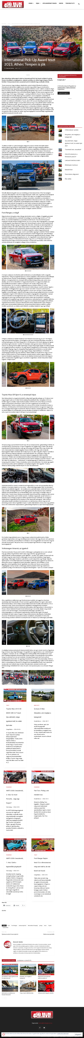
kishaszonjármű (22, 925)
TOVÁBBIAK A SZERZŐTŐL (24, 960)
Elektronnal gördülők (48, 934)
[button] (79, 4)
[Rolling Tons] (13, 4)
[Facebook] (39, 1027)
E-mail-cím (62, 80)
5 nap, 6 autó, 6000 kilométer (26, 993)
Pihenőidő (9, 787)
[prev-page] (3, 998)
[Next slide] (53, 128)
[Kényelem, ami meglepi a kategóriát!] (28, 969)
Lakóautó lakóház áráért (72, 160)
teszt (45, 925)
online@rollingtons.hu (45, 1023)
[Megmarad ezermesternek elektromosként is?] (46, 969)
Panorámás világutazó (72, 174)
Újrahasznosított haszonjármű (10, 934)
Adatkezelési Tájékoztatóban (66, 88)
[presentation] (15, 695)
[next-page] (5, 998)
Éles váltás (68, 179)
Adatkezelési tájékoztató (63, 1033)
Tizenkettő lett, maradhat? (73, 149)
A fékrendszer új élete (71, 130)
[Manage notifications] (3, 1034)
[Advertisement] (28, 919)
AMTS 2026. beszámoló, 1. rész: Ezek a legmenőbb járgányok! (14, 862)
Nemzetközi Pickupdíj (33, 925)
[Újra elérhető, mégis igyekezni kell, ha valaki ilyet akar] (10, 969)
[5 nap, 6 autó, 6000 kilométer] (28, 986)
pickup (40, 925)
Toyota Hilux (5, 927)
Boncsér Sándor (10, 68)
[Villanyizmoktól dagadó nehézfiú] (46, 986)
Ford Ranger (14, 925)
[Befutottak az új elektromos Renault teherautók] (10, 986)
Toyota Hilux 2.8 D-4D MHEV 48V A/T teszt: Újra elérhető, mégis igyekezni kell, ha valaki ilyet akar (14, 717)
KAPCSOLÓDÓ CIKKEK (9, 960)
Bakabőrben (69, 170)
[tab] (27, 141)
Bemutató (36, 705)
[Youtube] (44, 1027)
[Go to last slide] (3, 128)
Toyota (49, 925)
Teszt (9, 23)
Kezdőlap (4, 23)
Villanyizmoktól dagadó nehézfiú (45, 993)
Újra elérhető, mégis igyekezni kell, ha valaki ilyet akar (73, 143)
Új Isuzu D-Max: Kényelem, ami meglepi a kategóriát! (42, 713)
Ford (9, 925)
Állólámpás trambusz (71, 165)
